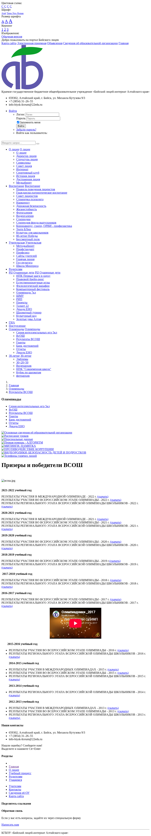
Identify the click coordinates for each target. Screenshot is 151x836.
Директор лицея (26, 156)
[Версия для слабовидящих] (4, 139)
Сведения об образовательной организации (90, 43)
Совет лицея (24, 166)
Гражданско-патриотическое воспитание (41, 192)
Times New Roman (15, 13)
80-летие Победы (27, 235)
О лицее (14, 149)
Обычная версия (11, 36)
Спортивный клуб (27, 172)
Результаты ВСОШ (28, 339)
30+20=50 (22, 362)
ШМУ (20, 295)
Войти (13, 110)
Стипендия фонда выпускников (36, 222)
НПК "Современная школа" (33, 369)
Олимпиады (16, 329)
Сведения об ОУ (19, 792)
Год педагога (24, 262)
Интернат (22, 169)
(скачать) (102, 496)
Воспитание (16, 186)
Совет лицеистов (27, 196)
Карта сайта (8, 43)
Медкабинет (24, 182)
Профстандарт (25, 249)
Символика (23, 162)
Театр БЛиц (23, 229)
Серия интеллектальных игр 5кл (36, 332)
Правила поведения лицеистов (35, 189)
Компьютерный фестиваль (33, 289)
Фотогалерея (24, 212)
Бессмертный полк (28, 239)
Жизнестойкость (26, 209)
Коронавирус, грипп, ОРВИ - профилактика (44, 225)
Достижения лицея (28, 179)
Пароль (20, 118)
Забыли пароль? (26, 129)
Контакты (15, 789)
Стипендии (23, 219)
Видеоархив (23, 365)
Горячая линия (25, 259)
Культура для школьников (32, 232)
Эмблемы (22, 359)
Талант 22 (22, 305)
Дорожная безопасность (31, 206)
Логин (20, 114)
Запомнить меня (30, 122)
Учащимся (15, 779)
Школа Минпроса (27, 265)
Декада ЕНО (24, 309)
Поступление (17, 325)
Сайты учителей (26, 255)
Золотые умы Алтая (28, 319)
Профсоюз (22, 252)
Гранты (20, 342)
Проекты (21, 302)
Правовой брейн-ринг (30, 279)
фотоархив (23, 375)
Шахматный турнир (28, 312)
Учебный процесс (20, 773)
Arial (3, 13)
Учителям (15, 786)
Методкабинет (25, 245)
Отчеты (21, 349)
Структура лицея (27, 159)
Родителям (15, 269)
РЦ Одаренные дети (21, 272)
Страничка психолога (29, 199)
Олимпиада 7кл (26, 292)
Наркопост (23, 202)
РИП (19, 299)
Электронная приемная (31, 43)
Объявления (54, 43)
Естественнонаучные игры (33, 282)
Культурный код (26, 315)
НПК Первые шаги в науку (33, 275)
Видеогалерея (25, 216)
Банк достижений (27, 345)
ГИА (12, 322)
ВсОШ (20, 335)
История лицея (25, 176)
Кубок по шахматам (28, 372)
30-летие (14, 355)
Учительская (17, 242)
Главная (124, 43)
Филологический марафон (33, 285)
